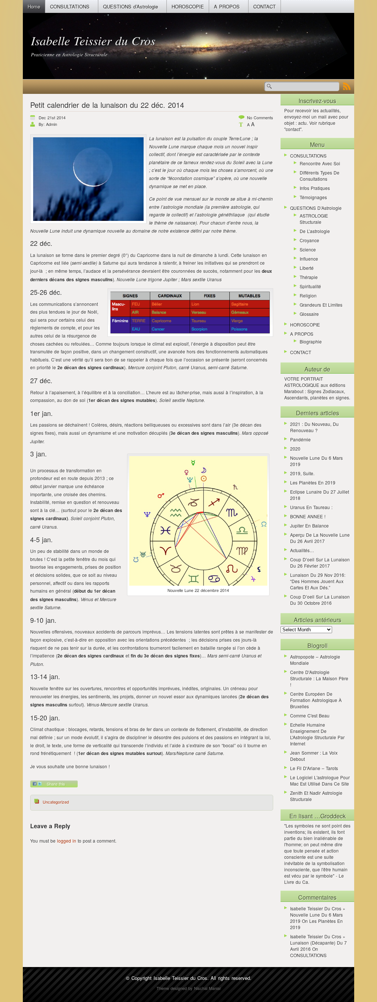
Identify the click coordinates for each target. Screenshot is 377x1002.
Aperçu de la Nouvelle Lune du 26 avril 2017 (320, 538)
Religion (308, 295)
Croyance (309, 240)
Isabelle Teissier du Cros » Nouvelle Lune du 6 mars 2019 (317, 914)
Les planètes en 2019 (312, 482)
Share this (56, 784)
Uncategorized (56, 802)
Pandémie (300, 439)
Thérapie (309, 277)
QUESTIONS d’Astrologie (130, 6)
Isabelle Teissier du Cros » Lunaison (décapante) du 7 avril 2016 (318, 942)
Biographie (311, 341)
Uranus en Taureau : (311, 507)
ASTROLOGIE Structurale (314, 218)
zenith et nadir (305, 793)
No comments (260, 117)
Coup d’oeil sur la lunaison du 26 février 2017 (320, 562)
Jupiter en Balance (309, 525)
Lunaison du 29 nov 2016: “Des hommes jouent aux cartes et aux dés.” (317, 581)
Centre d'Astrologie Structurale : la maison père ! (319, 678)
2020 (295, 448)
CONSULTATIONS (69, 6)
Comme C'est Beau (310, 715)
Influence (309, 258)
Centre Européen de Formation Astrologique (313, 697)
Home (34, 6)
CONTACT (264, 6)
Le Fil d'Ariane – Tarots (314, 768)
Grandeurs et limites (321, 304)
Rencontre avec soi (320, 163)
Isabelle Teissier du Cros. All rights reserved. (202, 977)
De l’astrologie (315, 231)
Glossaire (309, 314)
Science (308, 249)
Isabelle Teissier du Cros (93, 40)
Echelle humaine (307, 724)
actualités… (302, 550)
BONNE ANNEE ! (307, 516)
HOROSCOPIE (188, 6)
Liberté (307, 268)
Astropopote (302, 656)
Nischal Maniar (207, 988)
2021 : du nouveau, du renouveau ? (314, 427)
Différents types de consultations (319, 175)
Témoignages (313, 197)
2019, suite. (302, 473)
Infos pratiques (315, 188)
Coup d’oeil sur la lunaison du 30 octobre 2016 (320, 599)
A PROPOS (227, 6)
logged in (66, 840)
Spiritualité (310, 286)
